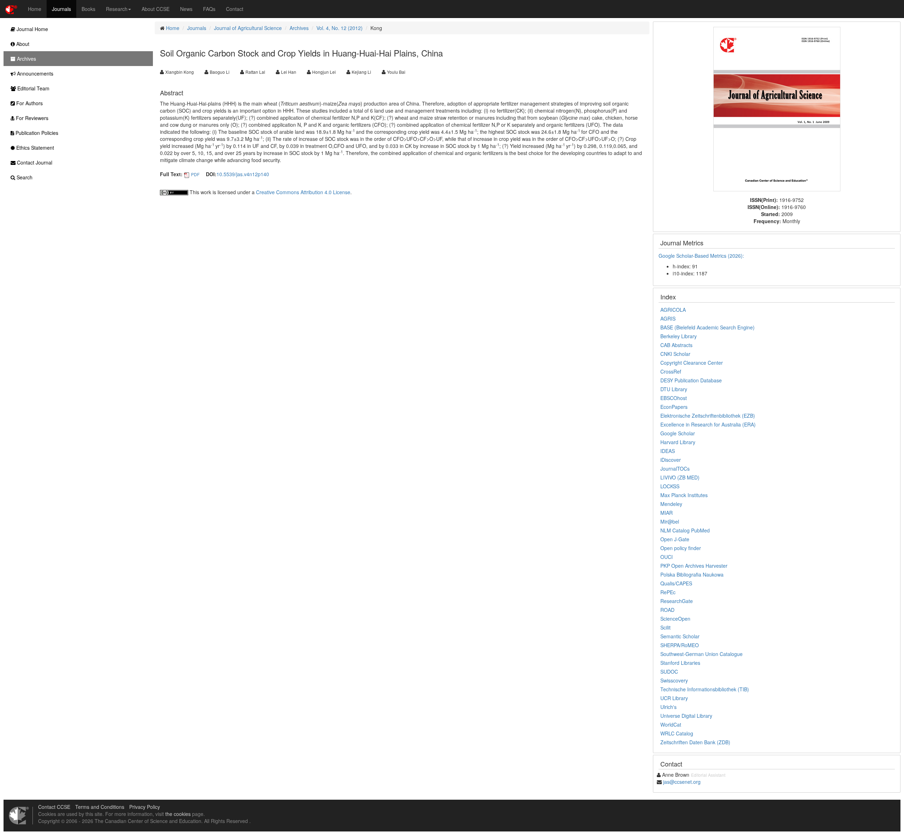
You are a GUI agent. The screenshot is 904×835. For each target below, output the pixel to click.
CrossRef (670, 371)
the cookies (178, 813)
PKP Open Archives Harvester (693, 565)
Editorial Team (32, 88)
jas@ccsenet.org (682, 781)
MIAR (666, 512)
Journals (61, 8)
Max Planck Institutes (684, 495)
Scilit (665, 627)
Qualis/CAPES (676, 583)
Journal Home (31, 28)
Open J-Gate (674, 539)
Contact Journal (34, 162)
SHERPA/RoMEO (679, 645)
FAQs (209, 8)
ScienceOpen (675, 618)
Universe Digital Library (686, 715)
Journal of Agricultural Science (248, 27)
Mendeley (671, 503)
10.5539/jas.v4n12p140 (242, 174)
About (22, 43)
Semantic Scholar (680, 636)
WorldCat (670, 724)
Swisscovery (674, 680)
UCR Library (674, 698)
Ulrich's (668, 706)
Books (88, 8)
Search (23, 177)
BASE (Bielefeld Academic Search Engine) (707, 327)
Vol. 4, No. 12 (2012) (339, 27)
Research (116, 8)
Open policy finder (680, 547)
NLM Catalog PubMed (685, 530)
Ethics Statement (34, 147)
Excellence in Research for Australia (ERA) (708, 424)
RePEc (668, 592)
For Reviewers (31, 117)
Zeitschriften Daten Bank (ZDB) (695, 742)
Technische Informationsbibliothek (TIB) (704, 689)
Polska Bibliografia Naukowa (692, 574)
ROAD (667, 609)
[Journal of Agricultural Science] (777, 108)
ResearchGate (676, 600)
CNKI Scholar (675, 353)
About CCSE (156, 8)
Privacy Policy (144, 806)
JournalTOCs (675, 468)
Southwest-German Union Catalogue (701, 653)
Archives (299, 27)
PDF (195, 174)
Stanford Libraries (680, 662)
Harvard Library (677, 442)
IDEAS (667, 450)
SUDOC (669, 671)
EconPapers (674, 406)
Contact (234, 8)
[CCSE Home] (11, 9)
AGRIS (668, 318)
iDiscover (670, 459)
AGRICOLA (673, 309)
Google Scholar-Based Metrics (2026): (702, 255)
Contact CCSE (54, 806)
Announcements (34, 73)
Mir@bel (669, 521)
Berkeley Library (678, 336)
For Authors (29, 103)
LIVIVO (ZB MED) (680, 477)
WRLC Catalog (676, 733)
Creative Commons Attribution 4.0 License (303, 192)
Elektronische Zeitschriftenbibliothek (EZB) (707, 415)
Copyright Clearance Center (691, 362)
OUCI (666, 556)
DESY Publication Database (691, 380)
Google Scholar (677, 433)
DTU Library (673, 389)
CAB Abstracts (676, 344)
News (186, 8)
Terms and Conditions (99, 806)
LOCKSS (669, 486)
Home (34, 8)
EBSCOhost (673, 397)
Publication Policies (36, 132)
